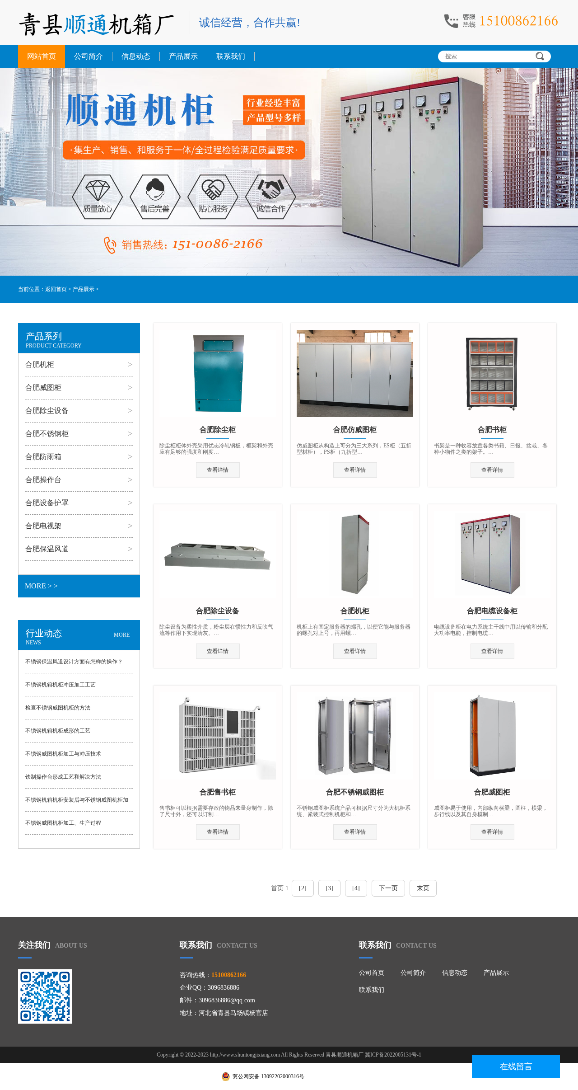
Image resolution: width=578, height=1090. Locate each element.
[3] (329, 888)
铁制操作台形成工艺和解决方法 (63, 777)
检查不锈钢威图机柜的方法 (57, 708)
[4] (356, 888)
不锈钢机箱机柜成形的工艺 (57, 731)
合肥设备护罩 (47, 503)
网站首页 (41, 56)
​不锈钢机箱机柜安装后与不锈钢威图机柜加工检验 (76, 804)
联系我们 (230, 56)
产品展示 (183, 56)
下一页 (388, 888)
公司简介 (88, 56)
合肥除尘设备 (47, 410)
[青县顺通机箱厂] (99, 23)
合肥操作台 (43, 480)
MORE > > (41, 586)
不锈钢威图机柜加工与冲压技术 (63, 754)
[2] (303, 888)
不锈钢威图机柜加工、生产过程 (63, 823)
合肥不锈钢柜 (47, 433)
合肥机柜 (39, 364)
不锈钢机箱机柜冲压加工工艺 (60, 684)
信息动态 (135, 56)
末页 (423, 888)
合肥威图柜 (43, 387)
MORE (122, 635)
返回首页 (56, 289)
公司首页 (371, 972)
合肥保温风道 (47, 549)
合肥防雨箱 (43, 456)
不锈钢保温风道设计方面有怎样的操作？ (74, 661)
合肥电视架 (43, 526)
